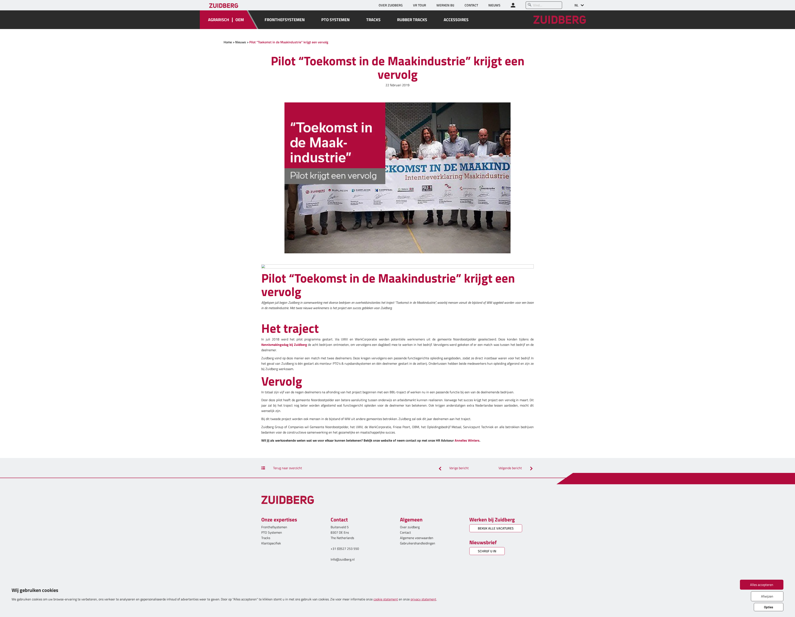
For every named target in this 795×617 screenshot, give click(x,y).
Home (228, 42)
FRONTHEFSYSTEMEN (285, 20)
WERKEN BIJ (445, 5)
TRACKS (373, 20)
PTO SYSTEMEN (335, 20)
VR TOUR (419, 5)
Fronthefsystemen (274, 527)
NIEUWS (494, 5)
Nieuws (240, 42)
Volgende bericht (511, 467)
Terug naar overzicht (287, 467)
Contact (405, 532)
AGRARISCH (218, 20)
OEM (239, 20)
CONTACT (471, 5)
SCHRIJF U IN (487, 551)
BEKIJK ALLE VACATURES (496, 528)
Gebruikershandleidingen (417, 543)
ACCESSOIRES (456, 20)
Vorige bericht (458, 467)
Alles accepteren (761, 584)
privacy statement (423, 599)
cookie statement (385, 599)
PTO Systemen (271, 532)
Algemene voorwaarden (416, 537)
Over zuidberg (410, 527)
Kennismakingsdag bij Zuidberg (284, 344)
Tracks (265, 537)
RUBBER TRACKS (412, 20)
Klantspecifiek (271, 543)
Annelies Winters (467, 440)
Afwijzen (767, 596)
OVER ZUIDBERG (391, 5)
